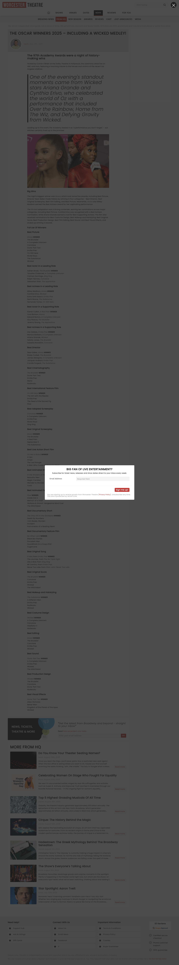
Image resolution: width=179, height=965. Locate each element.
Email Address (56, 478)
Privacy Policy (104, 494)
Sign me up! (122, 489)
